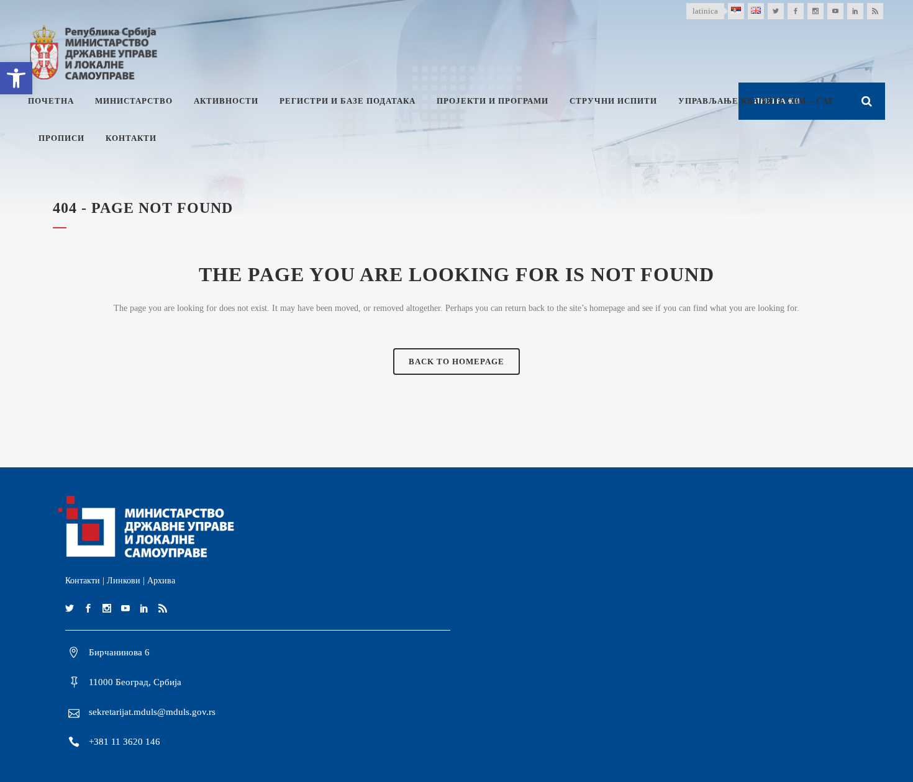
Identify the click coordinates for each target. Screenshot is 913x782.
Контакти (82, 580)
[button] (16, 78)
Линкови (123, 580)
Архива (161, 580)
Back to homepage (456, 361)
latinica (705, 11)
